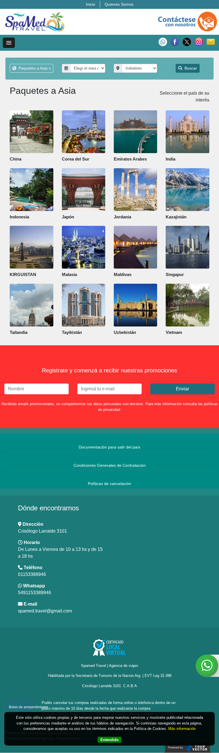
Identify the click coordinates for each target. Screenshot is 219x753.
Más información (182, 728)
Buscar (190, 68)
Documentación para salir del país (109, 447)
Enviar (182, 388)
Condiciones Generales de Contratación (110, 465)
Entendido (109, 740)
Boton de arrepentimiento (21, 707)
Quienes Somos (119, 4)
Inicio (90, 4)
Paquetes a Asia (33, 68)
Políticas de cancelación (109, 483)
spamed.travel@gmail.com (45, 610)
